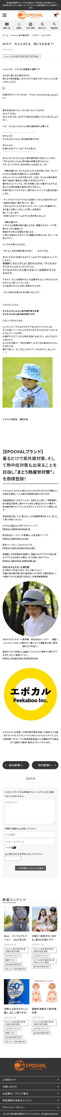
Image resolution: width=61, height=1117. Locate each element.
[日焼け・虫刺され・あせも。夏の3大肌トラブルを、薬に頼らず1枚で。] (44, 919)
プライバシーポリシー (14, 1107)
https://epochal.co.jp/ (16, 538)
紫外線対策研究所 (13, 964)
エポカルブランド (12, 955)
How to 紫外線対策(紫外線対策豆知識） (21, 56)
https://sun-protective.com (19, 547)
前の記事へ (16, 765)
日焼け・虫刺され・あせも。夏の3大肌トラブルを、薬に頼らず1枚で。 (44, 939)
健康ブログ (10, 960)
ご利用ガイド (9, 1079)
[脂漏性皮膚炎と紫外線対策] (44, 991)
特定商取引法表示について (17, 1100)
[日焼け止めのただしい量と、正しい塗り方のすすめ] (16, 991)
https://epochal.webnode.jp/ (19, 560)
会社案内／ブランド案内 (15, 1093)
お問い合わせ (10, 1086)
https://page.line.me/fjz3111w (20, 658)
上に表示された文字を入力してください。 (24, 853)
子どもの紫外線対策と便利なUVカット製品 (44, 961)
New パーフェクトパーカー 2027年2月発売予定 (16, 939)
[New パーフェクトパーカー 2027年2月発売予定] (16, 919)
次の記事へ (45, 765)
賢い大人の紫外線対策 (15, 968)
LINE (25, 651)
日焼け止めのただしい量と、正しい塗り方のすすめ (16, 1012)
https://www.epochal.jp (16, 528)
